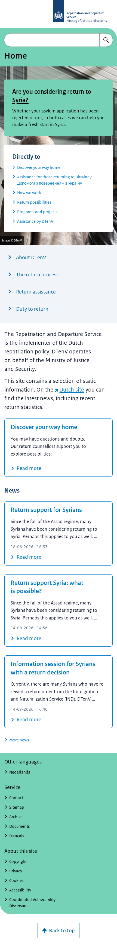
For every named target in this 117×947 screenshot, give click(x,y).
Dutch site (71, 389)
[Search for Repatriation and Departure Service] (106, 40)
